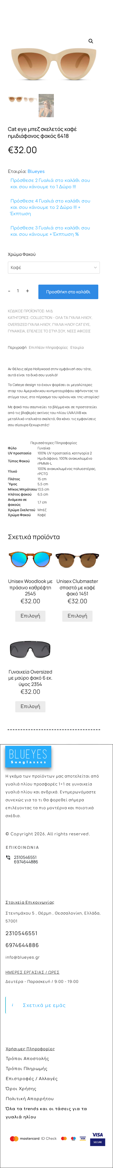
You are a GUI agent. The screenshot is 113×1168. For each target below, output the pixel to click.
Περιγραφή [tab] (17, 347)
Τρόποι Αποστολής (27, 1059)
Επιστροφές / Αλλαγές (32, 1079)
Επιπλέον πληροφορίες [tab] (48, 347)
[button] (91, 41)
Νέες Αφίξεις (79, 330)
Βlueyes (36, 171)
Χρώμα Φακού (21, 254)
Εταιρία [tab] (77, 347)
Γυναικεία (16, 330)
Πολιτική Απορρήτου (30, 1099)
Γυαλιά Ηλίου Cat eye (71, 324)
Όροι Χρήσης (21, 1089)
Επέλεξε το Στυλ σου (46, 330)
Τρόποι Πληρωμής (27, 1069)
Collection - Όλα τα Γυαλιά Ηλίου (60, 317)
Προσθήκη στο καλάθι (68, 292)
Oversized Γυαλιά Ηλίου (29, 324)
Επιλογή (30, 616)
